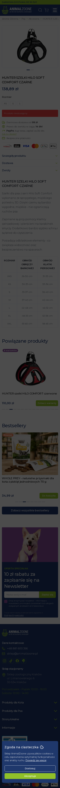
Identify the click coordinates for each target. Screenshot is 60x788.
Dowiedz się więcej (35, 760)
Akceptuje (30, 776)
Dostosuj (30, 768)
